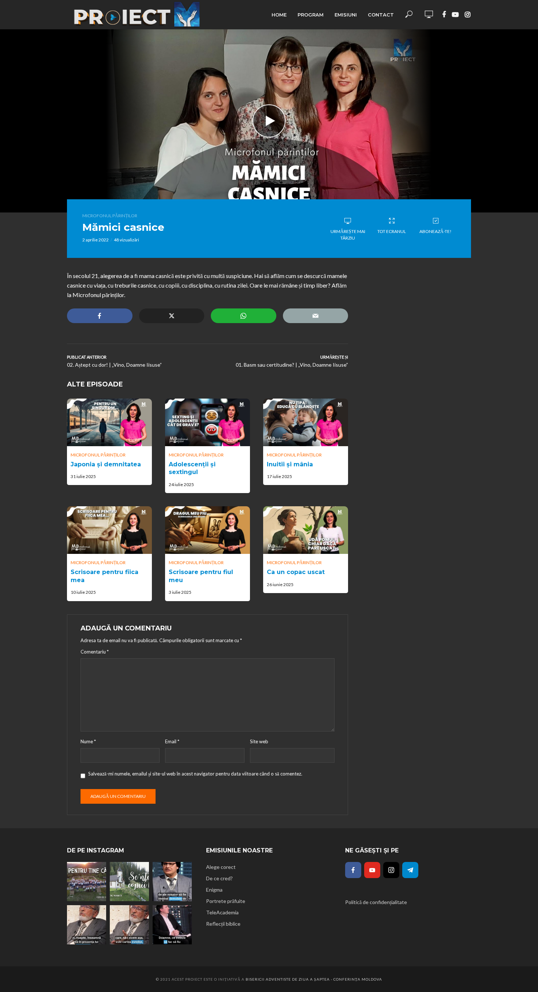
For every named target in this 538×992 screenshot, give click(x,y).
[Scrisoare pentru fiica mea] (109, 530)
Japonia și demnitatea (106, 464)
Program (311, 15)
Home (279, 15)
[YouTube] (372, 870)
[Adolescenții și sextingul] (207, 422)
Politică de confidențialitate (376, 902)
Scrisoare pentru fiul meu (201, 576)
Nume (88, 741)
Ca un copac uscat (296, 572)
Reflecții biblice (223, 924)
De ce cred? (219, 878)
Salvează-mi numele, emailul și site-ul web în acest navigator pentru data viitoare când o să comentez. (195, 774)
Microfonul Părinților (109, 215)
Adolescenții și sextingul (192, 468)
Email (172, 741)
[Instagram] (391, 870)
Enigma (214, 889)
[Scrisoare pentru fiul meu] (207, 530)
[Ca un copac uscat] (305, 530)
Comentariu (95, 652)
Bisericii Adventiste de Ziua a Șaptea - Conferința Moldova (314, 979)
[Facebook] (353, 870)
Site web (259, 741)
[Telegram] (410, 870)
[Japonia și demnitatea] (109, 422)
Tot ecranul (391, 231)
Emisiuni (346, 15)
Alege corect (221, 867)
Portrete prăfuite (225, 901)
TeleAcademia (222, 912)
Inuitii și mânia (290, 464)
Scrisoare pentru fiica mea (104, 576)
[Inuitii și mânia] (305, 422)
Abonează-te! (435, 231)
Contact (381, 15)
